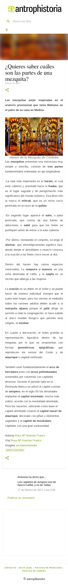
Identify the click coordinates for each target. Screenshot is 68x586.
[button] (7, 90)
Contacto (10, 568)
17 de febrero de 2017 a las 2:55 (36, 490)
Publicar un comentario (21, 497)
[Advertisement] (34, 533)
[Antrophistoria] (34, 9)
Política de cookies (34, 571)
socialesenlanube (26, 445)
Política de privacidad (48, 568)
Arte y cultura (14, 450)
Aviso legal (25, 568)
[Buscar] (7, 21)
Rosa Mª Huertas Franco (30, 435)
